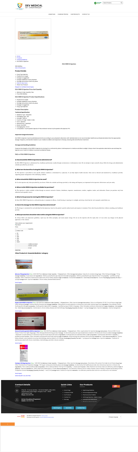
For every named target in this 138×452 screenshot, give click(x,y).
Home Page (52, 14)
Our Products (75, 14)
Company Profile (63, 14)
